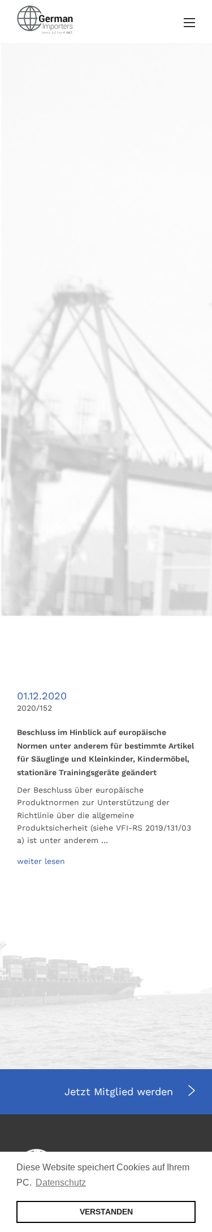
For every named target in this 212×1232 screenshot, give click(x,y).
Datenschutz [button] (61, 1182)
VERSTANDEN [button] (106, 1211)
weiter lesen (41, 861)
